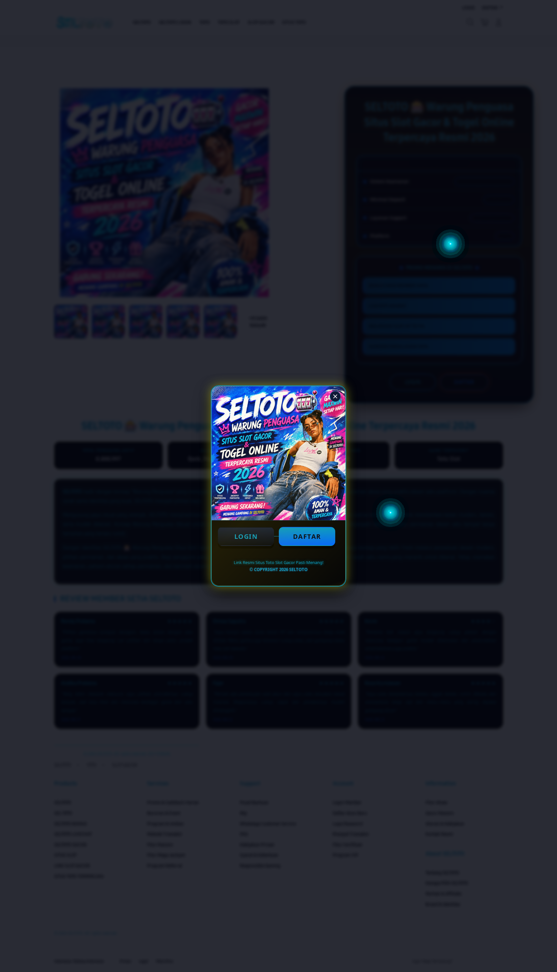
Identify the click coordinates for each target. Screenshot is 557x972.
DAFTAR (307, 536)
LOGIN (246, 536)
